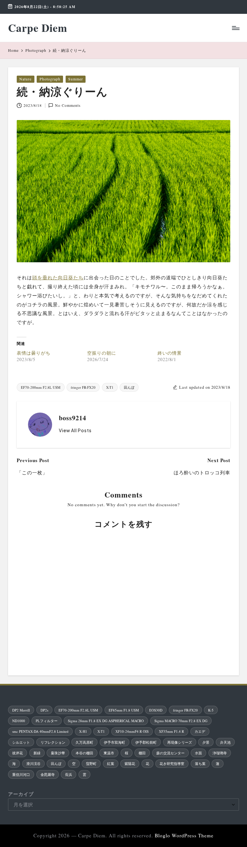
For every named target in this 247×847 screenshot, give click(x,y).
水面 (198, 752)
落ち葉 (200, 763)
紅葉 (110, 763)
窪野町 (91, 763)
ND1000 (18, 720)
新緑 (37, 752)
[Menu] (235, 28)
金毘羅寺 (48, 774)
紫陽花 (129, 763)
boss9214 (72, 418)
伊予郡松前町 (146, 742)
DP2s (44, 710)
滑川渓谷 (33, 763)
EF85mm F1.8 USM (124, 710)
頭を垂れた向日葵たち (58, 277)
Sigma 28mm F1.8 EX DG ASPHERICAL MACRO (106, 720)
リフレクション (53, 742)
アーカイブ (21, 793)
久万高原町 (84, 742)
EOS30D (155, 710)
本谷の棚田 (84, 752)
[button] (75, 430)
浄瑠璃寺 (220, 752)
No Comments (68, 105)
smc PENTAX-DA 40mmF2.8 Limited (40, 731)
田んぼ (129, 387)
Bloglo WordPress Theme (184, 835)
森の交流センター (170, 752)
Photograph (50, 78)
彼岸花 (17, 752)
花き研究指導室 (172, 763)
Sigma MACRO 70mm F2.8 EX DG (180, 720)
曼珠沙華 (58, 752)
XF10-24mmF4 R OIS (132, 731)
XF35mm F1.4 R (171, 731)
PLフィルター (47, 720)
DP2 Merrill (21, 710)
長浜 (68, 774)
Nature (25, 78)
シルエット (21, 742)
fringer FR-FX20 (83, 387)
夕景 (205, 742)
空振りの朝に (101, 353)
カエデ (200, 731)
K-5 (211, 710)
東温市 (109, 752)
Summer (75, 78)
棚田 (142, 752)
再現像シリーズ (179, 742)
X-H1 (83, 731)
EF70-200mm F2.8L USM (40, 387)
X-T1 (110, 387)
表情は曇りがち (33, 353)
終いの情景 (170, 353)
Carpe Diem (37, 28)
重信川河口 (21, 774)
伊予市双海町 (114, 742)
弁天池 (225, 742)
